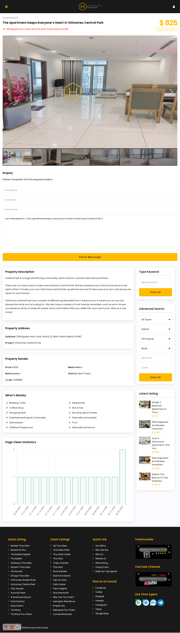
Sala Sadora (18, 601)
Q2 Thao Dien (60, 545)
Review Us (100, 558)
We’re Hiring (101, 562)
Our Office (100, 545)
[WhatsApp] (138, 602)
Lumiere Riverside (62, 614)
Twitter (98, 592)
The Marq (16, 609)
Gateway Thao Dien (21, 562)
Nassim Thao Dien (20, 567)
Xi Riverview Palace (21, 597)
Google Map (102, 613)
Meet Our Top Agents (106, 571)
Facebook (100, 587)
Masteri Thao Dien (20, 545)
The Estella (16, 558)
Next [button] (171, 92)
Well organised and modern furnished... (160, 425)
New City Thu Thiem (63, 597)
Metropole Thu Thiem (64, 609)
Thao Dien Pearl (61, 549)
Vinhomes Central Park (28, 342)
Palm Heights (60, 588)
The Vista (58, 558)
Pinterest (99, 596)
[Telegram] (160, 602)
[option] (90, 91)
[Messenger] (146, 602)
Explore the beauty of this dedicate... (160, 477)
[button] (6, 627)
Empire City (59, 605)
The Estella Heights (21, 554)
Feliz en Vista (60, 579)
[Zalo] (153, 602)
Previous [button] (8, 92)
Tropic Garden (61, 562)
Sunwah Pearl (18, 592)
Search (155, 292)
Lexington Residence (64, 601)
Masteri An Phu (18, 549)
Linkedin (99, 600)
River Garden (60, 571)
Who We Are (101, 549)
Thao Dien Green (62, 554)
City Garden (17, 588)
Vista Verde (59, 584)
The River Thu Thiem (21, 614)
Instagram (101, 604)
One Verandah (61, 592)
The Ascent (16, 571)
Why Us (99, 554)
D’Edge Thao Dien (20, 575)
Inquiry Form (102, 567)
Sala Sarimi (17, 605)
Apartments (10, 17)
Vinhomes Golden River (23, 579)
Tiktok (98, 609)
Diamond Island (62, 575)
